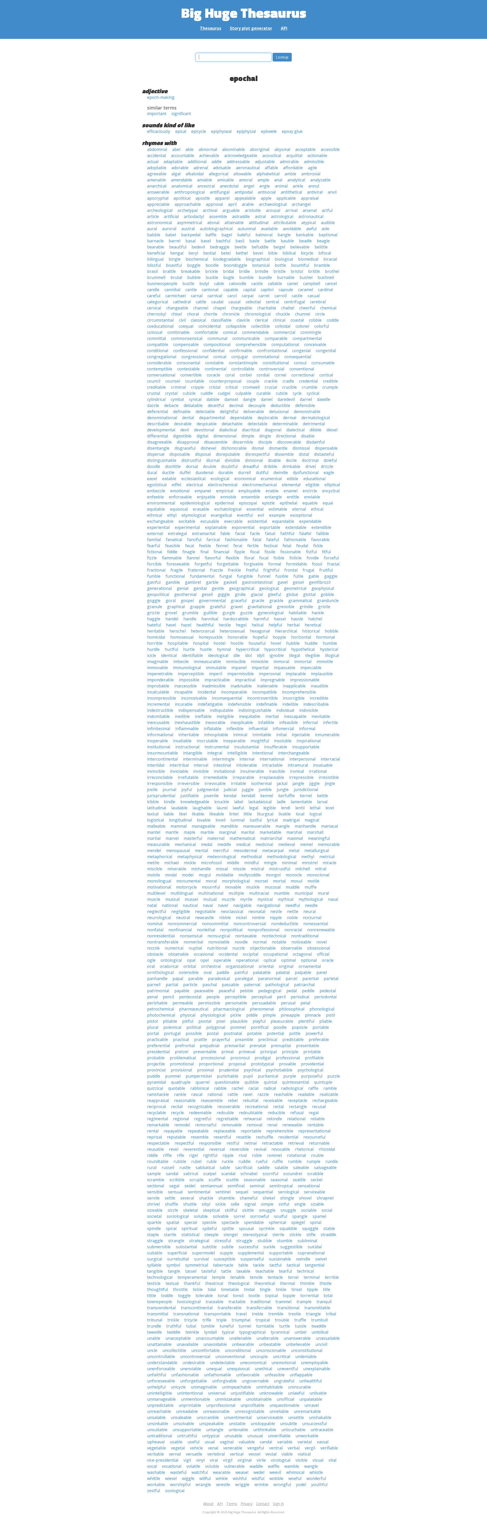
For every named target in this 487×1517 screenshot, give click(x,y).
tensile (256, 1277)
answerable (158, 192)
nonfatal (155, 930)
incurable (184, 704)
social (327, 1210)
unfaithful (156, 1375)
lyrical (272, 820)
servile (153, 1198)
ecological (220, 478)
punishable (227, 1076)
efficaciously (158, 131)
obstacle (155, 954)
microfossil (211, 862)
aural (152, 228)
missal (222, 869)
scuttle (232, 1179)
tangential (314, 1265)
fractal (333, 564)
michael (171, 862)
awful (311, 228)
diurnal (213, 460)
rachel (237, 1088)
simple (267, 1204)
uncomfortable (205, 1350)
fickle (318, 545)
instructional (187, 747)
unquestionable (284, 1405)
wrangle (203, 1484)
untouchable (293, 1429)
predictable (293, 1039)
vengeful (255, 1448)
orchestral (211, 966)
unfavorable (247, 1375)
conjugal (239, 356)
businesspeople (162, 283)
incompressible (161, 698)
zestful (153, 1490)
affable (271, 167)
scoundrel (292, 1173)
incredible (319, 698)
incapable (183, 692)
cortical (326, 375)
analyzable (320, 180)
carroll (280, 295)
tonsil (238, 1295)
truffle (300, 1320)
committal (156, 338)
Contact (262, 1503)
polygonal (215, 1027)
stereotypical (255, 1234)
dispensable (326, 448)
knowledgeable (194, 801)
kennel (266, 795)
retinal (250, 1143)
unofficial (285, 1399)
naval (208, 905)
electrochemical (222, 484)
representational (314, 1131)
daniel (266, 399)
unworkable (306, 1436)
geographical (241, 588)
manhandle (305, 826)
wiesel (171, 1478)
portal (153, 1033)
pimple (269, 1015)
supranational (311, 1253)
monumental (188, 881)
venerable (232, 1448)
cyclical (313, 393)
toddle (167, 1295)
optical (270, 960)
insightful (260, 741)
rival (243, 1155)
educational (314, 478)
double (209, 466)
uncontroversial (195, 1356)
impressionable (304, 680)
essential (255, 509)
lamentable (301, 801)
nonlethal (206, 930)
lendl (285, 808)
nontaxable (246, 936)
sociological (178, 1216)
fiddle (172, 552)
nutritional (217, 948)
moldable (224, 875)
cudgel (224, 393)
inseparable (234, 741)
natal (152, 905)
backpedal (190, 235)
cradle (288, 381)
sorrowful (259, 1216)
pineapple (290, 1015)
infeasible (288, 722)
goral (171, 600)
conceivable (315, 344)
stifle (311, 1234)
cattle (201, 302)
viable (287, 1454)
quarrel (203, 1082)
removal (254, 1125)
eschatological (227, 509)
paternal (252, 984)
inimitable (261, 734)
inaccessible (185, 686)
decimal (236, 405)
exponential (243, 527)
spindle (154, 1228)
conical (219, 356)
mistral (257, 869)
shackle (206, 1198)
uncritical (281, 1356)
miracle (329, 862)
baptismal (328, 235)
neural (309, 911)
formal (274, 564)
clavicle (243, 320)
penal (152, 997)
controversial (271, 369)
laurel (222, 808)
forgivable (253, 564)
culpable (243, 393)
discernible (243, 442)
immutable (216, 667)
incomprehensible (299, 692)
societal (154, 1216)
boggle (193, 265)
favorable (320, 539)
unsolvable (183, 1423)
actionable (317, 155)
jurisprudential (161, 795)
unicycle (178, 1387)
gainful (154, 582)
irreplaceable (271, 777)
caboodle (237, 283)
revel (173, 1149)
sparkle (154, 1222)
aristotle (253, 210)
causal (234, 302)
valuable (247, 1442)
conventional (301, 369)
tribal (331, 1314)
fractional (156, 570)
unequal (214, 1368)
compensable (186, 344)
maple (189, 832)
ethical (317, 509)
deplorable (267, 417)
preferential (158, 1045)
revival (260, 1149)
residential (288, 1137)
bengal (176, 253)
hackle (318, 612)
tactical (293, 1265)
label (238, 801)
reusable (155, 1149)
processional (213, 1058)
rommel (274, 1155)
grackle (276, 600)
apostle (203, 198)
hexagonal (260, 631)
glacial (257, 594)
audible (328, 222)
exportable (269, 527)
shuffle (171, 1204)
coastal (297, 320)
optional (309, 960)
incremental (158, 704)
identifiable (192, 655)
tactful (275, 1265)
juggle (248, 789)
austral (188, 228)
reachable (283, 1094)
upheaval (156, 1442)
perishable (157, 1003)
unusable (233, 1436)
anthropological (189, 192)
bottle (280, 265)
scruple (196, 1179)
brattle (169, 271)
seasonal (279, 1179)
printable (312, 1051)
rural (151, 1167)
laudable (179, 808)
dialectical (295, 430)
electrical (194, 484)
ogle (151, 960)
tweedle (154, 1332)
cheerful (307, 308)
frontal (291, 570)
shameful (248, 1198)
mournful (211, 887)
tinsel (296, 1289)
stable (329, 1228)
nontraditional (305, 936)
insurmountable (162, 753)
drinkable (291, 466)
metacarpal (273, 850)
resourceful (314, 1137)
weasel (241, 1472)
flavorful (213, 558)
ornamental (310, 966)
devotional (204, 430)
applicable (286, 198)
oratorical (169, 966)
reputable (176, 1137)
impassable (284, 667)
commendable (255, 332)
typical (228, 1332)
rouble (317, 1155)
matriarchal (271, 838)
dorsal (192, 466)
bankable (305, 235)
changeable (177, 308)
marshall (315, 832)
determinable (285, 423)
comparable (276, 338)
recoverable (228, 1106)
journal (169, 789)
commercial (284, 332)
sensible (155, 1192)
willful (205, 1478)
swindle (303, 1259)
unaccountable (210, 1338)
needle (311, 905)
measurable (158, 844)
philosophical (291, 1009)
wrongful (282, 1484)
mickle (190, 862)
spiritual (189, 1228)
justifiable (189, 795)
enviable (312, 497)
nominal (155, 923)
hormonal (325, 637)
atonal (213, 222)
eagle (329, 472)
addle (217, 161)
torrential (309, 1295)
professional (288, 1058)
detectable (257, 423)
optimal (288, 960)
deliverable (253, 411)
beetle (241, 247)
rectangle (298, 1106)
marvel (172, 838)
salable (281, 1167)
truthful (173, 1326)
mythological (311, 899)
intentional (262, 753)
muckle (253, 887)
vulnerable (234, 1466)
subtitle (209, 1247)
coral (230, 375)
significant (181, 113)
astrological (282, 216)
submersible (159, 1247)
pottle (295, 1033)
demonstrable (307, 411)
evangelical (221, 515)
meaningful (319, 838)
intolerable (246, 765)
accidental (156, 155)
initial (281, 734)
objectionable (263, 948)
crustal (153, 393)
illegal (294, 655)
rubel (196, 1161)
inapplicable (294, 686)
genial (182, 588)
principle (290, 1051)
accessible (330, 149)
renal (272, 1125)
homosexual (182, 637)
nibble (225, 917)
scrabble (315, 1173)
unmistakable (228, 1399)
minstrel (310, 862)
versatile (194, 1454)
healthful (205, 625)
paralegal (244, 978)
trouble (282, 1320)
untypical (210, 1436)
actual (153, 161)
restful (233, 1143)
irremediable (215, 777)
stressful (222, 1240)
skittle (248, 1210)
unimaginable (204, 1387)
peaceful (227, 990)
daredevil (286, 399)
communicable (246, 338)
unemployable (314, 1362)
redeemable (200, 1112)
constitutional (276, 363)
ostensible (189, 972)
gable (313, 576)
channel (200, 308)
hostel (219, 643)
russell (168, 1167)
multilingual (181, 893)
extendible (321, 527)
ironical (297, 771)
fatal (257, 539)
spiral (171, 1228)
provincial (156, 1070)
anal (278, 180)
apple (266, 198)
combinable (178, 332)
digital (202, 436)
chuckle (283, 314)
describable (158, 423)
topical (271, 1295)
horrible (155, 643)
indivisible (308, 710)
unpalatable (310, 1399)
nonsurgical (218, 936)
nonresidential (161, 936)
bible (272, 253)
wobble (276, 1478)
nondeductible (284, 923)
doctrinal (310, 460)
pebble (246, 990)
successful (248, 1247)
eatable (169, 478)
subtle (228, 1247)
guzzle (246, 612)
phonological (321, 1009)
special (190, 1222)
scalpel (209, 1173)
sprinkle (266, 1228)
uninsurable (299, 1387)
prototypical (262, 1064)
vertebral (216, 1454)
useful (193, 1442)
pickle (235, 1015)
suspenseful (252, 1259)
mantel (153, 832)
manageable (203, 826)
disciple (265, 442)
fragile (176, 570)
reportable (251, 1131)
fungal (225, 576)
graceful (239, 600)
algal (176, 174)
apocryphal (157, 198)
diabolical (228, 430)
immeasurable (207, 661)
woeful (294, 1478)
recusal (319, 1106)
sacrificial (243, 1167)
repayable (173, 1131)
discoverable (289, 442)
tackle (258, 1265)
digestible (182, 436)
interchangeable (293, 753)
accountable (182, 155)
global (292, 594)
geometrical (295, 588)
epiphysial (246, 131)
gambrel (193, 582)
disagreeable (159, 442)
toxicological (189, 1301)
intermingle (223, 759)
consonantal (188, 363)
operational (247, 960)
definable (181, 411)
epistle (268, 503)
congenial (301, 350)
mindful (251, 862)
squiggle (310, 1228)
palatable (262, 972)
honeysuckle (210, 637)
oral (151, 966)
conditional (157, 350)
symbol (173, 1265)
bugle (228, 277)
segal (174, 1186)
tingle (265, 1289)
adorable (179, 167)
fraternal (196, 570)
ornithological (160, 972)
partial (172, 984)
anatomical (181, 186)
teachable (264, 1271)
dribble (270, 466)
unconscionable (271, 1350)
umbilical (319, 1332)
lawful (238, 808)
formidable (296, 564)
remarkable (158, 1125)
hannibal (209, 619)
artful (327, 210)
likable (198, 814)
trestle (294, 1314)
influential (258, 728)
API (284, 28)
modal (171, 875)
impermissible (240, 673)
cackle (257, 283)
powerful (314, 1033)
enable (272, 491)
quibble (252, 1082)
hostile (237, 643)
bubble (194, 277)
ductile (168, 472)
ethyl (172, 515)
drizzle (327, 466)
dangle (249, 399)
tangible (155, 1271)
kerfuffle (286, 795)
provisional (181, 1070)
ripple (228, 1155)
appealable (245, 198)
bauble (287, 241)
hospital (200, 643)
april (232, 204)
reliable (317, 1118)
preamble (244, 1039)
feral (237, 545)
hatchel (315, 619)
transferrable (259, 1307)
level (329, 808)
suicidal (315, 1247)
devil (184, 430)
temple (218, 1277)
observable (291, 948)
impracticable (217, 680)
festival (270, 545)
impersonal (270, 673)
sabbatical (205, 1167)
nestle (276, 911)
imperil (215, 673)
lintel (233, 814)
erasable (201, 509)
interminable (195, 759)
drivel (310, 466)
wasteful (178, 1472)
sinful (284, 1204)
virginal (244, 1460)
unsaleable (181, 1417)
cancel (331, 283)
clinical (279, 320)
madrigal (291, 820)
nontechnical (274, 936)
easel (152, 478)
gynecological (271, 612)
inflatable (212, 728)
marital (247, 832)
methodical (251, 856)
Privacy (246, 1503)
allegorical (218, 174)
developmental (161, 430)
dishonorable (234, 448)
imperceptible (191, 673)
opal (191, 960)
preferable (319, 1039)
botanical (261, 265)
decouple (257, 405)
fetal (287, 545)
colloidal (282, 326)
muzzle (228, 899)
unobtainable (259, 1399)
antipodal (244, 192)
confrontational (272, 350)
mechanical (185, 844)
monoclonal (318, 875)
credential (308, 381)
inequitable (249, 716)
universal (216, 1393)
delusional (279, 411)
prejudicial (209, 1045)
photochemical (161, 1015)
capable (230, 289)
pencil (168, 997)
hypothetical (303, 649)
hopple (279, 637)
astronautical (310, 216)
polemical (172, 1027)
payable (181, 990)
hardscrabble (235, 619)
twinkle (192, 1332)
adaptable (173, 161)
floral (249, 558)
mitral (320, 869)
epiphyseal (221, 131)
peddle (308, 990)
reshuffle (264, 1137)
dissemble (284, 454)
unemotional (283, 1362)
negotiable (205, 911)
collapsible (236, 326)
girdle (240, 594)
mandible (229, 826)
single (300, 1204)
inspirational (309, 741)
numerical (174, 948)
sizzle (173, 1210)
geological (269, 588)
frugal (308, 570)
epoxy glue (292, 131)
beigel (279, 247)
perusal (288, 1003)
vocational (171, 1466)
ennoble (228, 497)
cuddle (207, 393)
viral (214, 1460)
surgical (154, 1259)
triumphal (241, 1320)
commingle (310, 332)
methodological (281, 856)
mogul (205, 875)
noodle (241, 942)
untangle (214, 1429)
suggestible (291, 1247)
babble (153, 235)
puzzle (333, 1076)
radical (270, 1088)
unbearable (243, 1344)
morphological (236, 881)
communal (217, 338)
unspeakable (211, 1423)
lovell (220, 820)
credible (330, 381)
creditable (156, 387)
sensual (175, 1192)
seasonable (255, 1179)
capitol (267, 289)
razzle (263, 1094)
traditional (260, 1301)
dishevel (208, 448)
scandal (228, 1173)
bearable (155, 247)
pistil (330, 1015)
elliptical (332, 484)
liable (169, 814)
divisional (254, 460)
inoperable (157, 741)
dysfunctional (306, 472)
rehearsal (252, 1118)
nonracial (293, 930)
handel (171, 619)
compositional (217, 344)
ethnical (154, 515)
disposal (203, 454)
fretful (252, 570)
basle (254, 241)
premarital (234, 1045)
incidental (207, 692)
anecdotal (229, 186)
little (248, 814)
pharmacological (229, 1009)
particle (190, 984)
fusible (281, 576)
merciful (221, 850)
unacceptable (178, 1338)
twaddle (318, 1326)
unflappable (301, 1375)
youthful (319, 1484)
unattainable (159, 1344)
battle (270, 241)
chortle (210, 314)
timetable (230, 1289)
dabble (212, 399)
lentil (300, 808)
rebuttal (250, 1100)
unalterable (267, 1338)
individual (285, 710)
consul (300, 363)
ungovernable (255, 1381)
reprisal (154, 1137)
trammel (283, 1301)
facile (255, 533)
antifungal (220, 192)
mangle (282, 826)
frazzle (216, 570)
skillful (231, 1210)
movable (233, 887)
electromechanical (259, 484)
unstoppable (263, 1423)
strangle (176, 1240)
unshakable (320, 1417)
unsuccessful (314, 1423)
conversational (161, 375)
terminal (312, 1277)
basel (206, 241)
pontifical (259, 1027)
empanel (203, 491)
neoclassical (232, 911)
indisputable (221, 710)
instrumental (216, 747)
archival (210, 210)
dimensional (224, 436)
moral (211, 881)
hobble (331, 631)
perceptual (261, 997)
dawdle (323, 399)
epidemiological (195, 503)
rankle (180, 1094)
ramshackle (158, 1094)
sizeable (155, 1210)
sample (154, 1173)
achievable (209, 155)
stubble (264, 1240)
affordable (293, 167)
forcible (154, 564)
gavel (282, 582)
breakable (190, 271)
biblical (289, 253)
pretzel (181, 1051)
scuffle (214, 1179)
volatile (193, 1466)
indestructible (160, 710)
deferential (157, 411)
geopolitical (158, 594)
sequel (242, 1192)
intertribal (179, 765)
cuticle (282, 393)
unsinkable (157, 1423)
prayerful (221, 1039)
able (189, 149)
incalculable (158, 692)
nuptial (195, 948)
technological (159, 1277)
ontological (171, 960)
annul (313, 186)
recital (177, 1106)
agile (312, 167)
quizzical (155, 1088)
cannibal (172, 289)
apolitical (181, 198)
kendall (248, 795)
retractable (272, 1143)
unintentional (190, 1393)
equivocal (179, 509)
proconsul (240, 1058)
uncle (152, 1350)
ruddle (244, 1161)
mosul (296, 881)
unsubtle (288, 1423)
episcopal (248, 503)
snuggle (288, 1210)
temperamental (192, 1277)
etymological (194, 515)
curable (263, 393)
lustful (256, 820)
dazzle (153, 405)
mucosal (273, 887)
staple (153, 1234)
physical (187, 1015)
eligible (312, 484)
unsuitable (157, 1429)
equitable (156, 509)
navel (223, 905)
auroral (169, 228)
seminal (257, 1186)
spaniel (319, 1216)
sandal (172, 1173)
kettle (322, 795)
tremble (275, 1314)
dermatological (315, 417)
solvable (221, 1216)
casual (314, 295)
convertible (191, 375)
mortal (279, 881)
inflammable (187, 728)
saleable (301, 1167)
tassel (190, 1271)
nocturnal (312, 917)
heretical (313, 625)
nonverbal (193, 942)
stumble (284, 1240)
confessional (185, 350)
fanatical (174, 539)
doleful (330, 460)
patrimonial (158, 990)
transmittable (317, 1307)
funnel (264, 576)
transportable (217, 1314)
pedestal (328, 990)
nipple (276, 917)
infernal (310, 722)
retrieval (296, 1143)
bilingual (155, 259)
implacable (296, 673)
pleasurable (282, 1021)
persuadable (264, 1003)
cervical (154, 308)
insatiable (182, 741)
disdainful (315, 442)
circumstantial (160, 320)
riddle (152, 1155)
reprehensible (279, 1131)
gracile (258, 600)
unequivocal (238, 1368)
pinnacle (313, 1015)
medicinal (264, 844)
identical (169, 655)
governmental (212, 600)
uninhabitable (269, 1387)
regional (181, 1118)
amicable (225, 180)
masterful (193, 838)
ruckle (227, 1161)
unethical (263, 1368)
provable (287, 1064)
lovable (204, 820)
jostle (152, 789)
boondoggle (235, 265)
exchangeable (160, 521)
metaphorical (159, 856)
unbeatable (270, 1344)
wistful (258, 1478)
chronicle (231, 314)
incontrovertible (262, 698)
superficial (177, 1253)
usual (209, 1442)
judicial (230, 789)
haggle (153, 619)
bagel (226, 235)
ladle (281, 801)
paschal (209, 984)
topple (289, 1295)
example (277, 515)
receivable (273, 1100)
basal (190, 241)
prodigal (263, 1058)
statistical (190, 1234)
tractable (237, 1301)
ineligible (225, 716)
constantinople (243, 363)
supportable (281, 1253)
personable (236, 1003)
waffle (273, 1466)
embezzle (156, 491)
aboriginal (259, 149)
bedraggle (220, 247)
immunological (187, 667)
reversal (217, 1149)
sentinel (223, 1192)
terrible (332, 1277)
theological (238, 1283)
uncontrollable (161, 1356)
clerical (261, 320)
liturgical (265, 814)
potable (254, 1033)
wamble (291, 1466)
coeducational (160, 326)
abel (176, 149)
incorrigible (294, 698)
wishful (240, 1478)
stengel (230, 1234)
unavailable (187, 1344)
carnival (214, 295)
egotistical (157, 484)
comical (230, 332)
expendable (310, 521)
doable (274, 460)
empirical (224, 491)
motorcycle (186, 887)
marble (207, 832)
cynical (195, 399)
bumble (246, 277)
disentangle (158, 448)
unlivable (318, 1393)
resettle (243, 1137)
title (326, 1289)
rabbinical (199, 1088)
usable (176, 1442)
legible (269, 808)
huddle (311, 643)
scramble (155, 1179)
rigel (193, 1155)
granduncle (328, 600)
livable (285, 814)
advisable (222, 167)
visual (317, 1460)
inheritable (188, 734)
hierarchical (286, 631)
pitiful (187, 1021)
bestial (209, 253)
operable (222, 960)
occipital (250, 954)
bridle (244, 271)
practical (181, 1039)
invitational (224, 771)
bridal (228, 271)
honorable (238, 637)
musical (172, 899)
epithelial (288, 503)
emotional (179, 491)
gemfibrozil (320, 582)
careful (153, 295)
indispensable (191, 710)
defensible (305, 405)
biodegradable (227, 259)
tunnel (245, 1326)
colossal (154, 332)
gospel (187, 600)
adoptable (156, 167)
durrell (244, 472)
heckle (225, 625)
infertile (330, 722)
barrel (174, 241)
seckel (316, 1179)
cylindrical (156, 399)
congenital (326, 350)
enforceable (180, 497)
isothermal (261, 783)
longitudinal (180, 820)
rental (153, 1131)
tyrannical (280, 1332)
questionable (227, 1082)
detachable (232, 423)
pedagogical (269, 990)
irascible (277, 771)
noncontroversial (249, 923)
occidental (228, 954)
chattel (287, 308)
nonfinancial (180, 930)
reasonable (185, 1100)
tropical (262, 1320)
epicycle (198, 131)
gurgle (228, 612)
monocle (294, 875)
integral (214, 753)
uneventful (287, 1368)
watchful (200, 1472)
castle (297, 295)
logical (315, 814)
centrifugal (294, 302)
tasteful (208, 1271)
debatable (193, 405)
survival (201, 1259)
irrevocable (215, 783)
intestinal (222, 765)
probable (156, 1058)
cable (219, 283)
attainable (234, 222)
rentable (315, 1125)
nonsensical (191, 936)
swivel (321, 1259)
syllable (154, 1265)
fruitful (326, 570)
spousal (246, 1228)
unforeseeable (161, 1381)
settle (170, 1198)
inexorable (215, 722)
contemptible (159, 369)
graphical (176, 606)
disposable (179, 454)
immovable (157, 667)
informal (307, 728)
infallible (266, 722)
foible (278, 558)
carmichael (175, 295)
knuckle (221, 801)
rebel (233, 1100)
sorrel (239, 1216)
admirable (289, 161)
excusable (209, 521)
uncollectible (174, 1350)
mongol (273, 875)
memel (306, 844)
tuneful (227, 1326)
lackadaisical (260, 801)
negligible (180, 911)
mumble (281, 893)
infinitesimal (158, 728)
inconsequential (227, 698)
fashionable (236, 539)
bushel (306, 277)
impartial (260, 667)
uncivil (321, 1344)
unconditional (238, 1350)
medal (206, 844)
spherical (277, 1222)
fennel (222, 545)
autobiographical (216, 228)
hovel (276, 643)
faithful (287, 533)
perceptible (235, 997)
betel (226, 253)
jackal (282, 783)
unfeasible (275, 1375)
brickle (211, 271)
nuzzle (238, 948)
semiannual (211, 1186)
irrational (318, 771)
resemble (199, 1137)
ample (263, 180)
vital (332, 1460)
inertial (272, 716)
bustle (188, 283)
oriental (266, 966)
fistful (311, 552)
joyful (186, 789)
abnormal (208, 149)
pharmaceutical (193, 1009)
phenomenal (262, 1009)
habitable (298, 612)
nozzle (153, 948)
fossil (317, 564)
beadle (305, 241)
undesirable (193, 1362)
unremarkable (307, 1411)
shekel (269, 1198)
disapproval (188, 442)
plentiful (306, 1021)
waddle (256, 1466)
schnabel (248, 1173)
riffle (167, 1155)
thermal (287, 1283)
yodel (301, 1484)
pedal (291, 990)
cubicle (189, 393)
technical (305, 1271)
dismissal (301, 448)
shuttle (190, 1204)
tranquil (324, 1301)
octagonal (302, 954)
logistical (155, 820)
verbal (294, 1448)
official (323, 954)
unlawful (296, 1393)
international (271, 759)
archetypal (188, 210)
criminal (178, 387)
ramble (330, 1088)
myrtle (246, 899)
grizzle (153, 612)
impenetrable (160, 673)
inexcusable (158, 722)
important (156, 113)
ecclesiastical (193, 478)
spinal (315, 1222)
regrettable (227, 1118)
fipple (239, 552)
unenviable (190, 1368)
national (170, 905)
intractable (272, 765)
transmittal (157, 1314)
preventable (204, 1051)
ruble (211, 1161)
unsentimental (238, 1417)
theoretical (264, 1283)
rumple (313, 1161)
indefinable (266, 704)
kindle (169, 801)
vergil (310, 1448)
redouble (225, 1112)
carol (232, 295)
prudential (229, 1070)
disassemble (216, 442)
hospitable (178, 643)
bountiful (300, 265)
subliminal (307, 1240)
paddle (223, 972)
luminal (238, 820)
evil (261, 515)
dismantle (278, 448)
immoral (281, 661)
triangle (313, 1314)
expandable (283, 521)
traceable (214, 1301)
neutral (183, 917)
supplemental (251, 1253)
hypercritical (247, 649)
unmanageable (161, 1399)
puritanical (268, 1076)
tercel (293, 1277)
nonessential (315, 923)
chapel (219, 308)
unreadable (187, 1411)
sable (225, 1167)
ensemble (250, 497)
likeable (216, 814)
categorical (157, 302)
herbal (293, 625)
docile (291, 460)
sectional (155, 1186)
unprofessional (220, 1405)
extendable (295, 527)
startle (170, 1234)
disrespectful (257, 454)
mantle (172, 832)
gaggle (330, 576)
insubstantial (246, 747)
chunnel (302, 314)
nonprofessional (263, 930)
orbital (189, 966)
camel (292, 283)
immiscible (236, 661)
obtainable (178, 954)
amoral (245, 180)
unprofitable (252, 1405)
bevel (258, 253)
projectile (156, 1064)
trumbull (319, 1320)
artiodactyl (194, 216)
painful (241, 972)
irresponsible (159, 783)
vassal (322, 1442)
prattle (200, 1039)
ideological (218, 655)
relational (296, 1118)
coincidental (209, 326)
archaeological (273, 204)
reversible (239, 1149)
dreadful (251, 466)
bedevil (198, 247)
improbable (158, 686)
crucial (271, 387)
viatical (304, 1454)
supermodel (203, 1253)
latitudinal (156, 808)
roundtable (157, 1161)
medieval (286, 844)
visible (301, 1460)
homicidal (156, 637)
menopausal (178, 850)
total (328, 1295)
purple (289, 1076)
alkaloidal (195, 174)
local (300, 814)
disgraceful (185, 448)
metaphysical (189, 856)
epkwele (269, 131)
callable (275, 283)
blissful (154, 265)
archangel (301, 204)
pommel (238, 1027)
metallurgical (316, 850)
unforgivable (224, 1381)
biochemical (197, 259)
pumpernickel (199, 1076)
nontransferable (163, 942)
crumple (330, 387)
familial (154, 539)
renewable (292, 1125)
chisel (176, 314)
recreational (256, 1106)
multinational (210, 893)
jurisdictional (306, 789)
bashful (223, 241)
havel (171, 625)
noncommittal (215, 923)
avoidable (292, 228)
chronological (258, 314)
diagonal (273, 430)
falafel (305, 533)
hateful (154, 625)
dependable (241, 417)
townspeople (159, 1301)
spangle (299, 1216)
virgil (227, 1460)
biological (284, 259)
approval (214, 204)
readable (306, 1094)
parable (195, 978)
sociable (309, 1210)
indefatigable (210, 704)
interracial (330, 759)
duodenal (204, 472)
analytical (296, 180)
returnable (319, 1143)
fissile (270, 552)
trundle (154, 1326)
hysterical (329, 649)
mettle (153, 862)
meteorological (221, 856)
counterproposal (225, 381)
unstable (237, 1423)
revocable (280, 1149)
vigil (187, 1460)
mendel (154, 850)
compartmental (307, 338)
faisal (270, 533)
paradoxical (219, 978)
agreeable (156, 174)
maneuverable (256, 826)
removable (231, 1125)
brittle (314, 271)
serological (288, 1192)
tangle (174, 1271)
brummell (156, 277)
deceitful (216, 405)
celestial (253, 302)
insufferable (275, 747)
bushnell (326, 277)
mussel (191, 899)
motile (313, 881)
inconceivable (194, 698)
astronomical (159, 222)
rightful (210, 1155)
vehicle (196, 1448)
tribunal (154, 1320)
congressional (194, 356)
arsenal (310, 210)
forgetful (203, 564)
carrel (263, 295)
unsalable (156, 1417)
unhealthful (310, 1381)
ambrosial (310, 174)
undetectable (222, 1362)
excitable (187, 521)
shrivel (153, 1204)
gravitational (260, 606)
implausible (322, 673)
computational (285, 344)
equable (310, 503)
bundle (265, 277)
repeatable (198, 1131)
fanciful (194, 539)
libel (183, 814)
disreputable (228, 454)
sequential (263, 1192)
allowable (242, 174)
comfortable (206, 332)
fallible (322, 533)
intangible (192, 753)
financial (221, 552)
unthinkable (264, 1429)
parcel (291, 978)
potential (275, 1033)
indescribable (316, 704)
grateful (217, 606)
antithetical (291, 192)
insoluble (282, 741)
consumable (323, 363)
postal (213, 1033)
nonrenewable (321, 930)
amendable (181, 180)
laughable (202, 808)
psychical (252, 1070)
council (153, 381)
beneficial (156, 253)
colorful (321, 326)
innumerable (327, 734)
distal (304, 454)
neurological (159, 917)
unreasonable (216, 1411)
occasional (204, 954)
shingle (287, 1198)
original (286, 966)
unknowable (271, 1393)
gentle (218, 588)
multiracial (259, 893)
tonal (223, 1295)
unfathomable (217, 1375)
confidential (213, 350)
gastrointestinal (257, 582)
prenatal (258, 1045)
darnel (306, 399)
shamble (226, 1198)
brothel (332, 271)
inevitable (320, 716)
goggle (154, 600)
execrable (233, 521)
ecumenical (271, 478)
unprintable (190, 1405)
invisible (201, 771)
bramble (322, 265)
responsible (210, 1143)
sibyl (206, 1204)
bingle (175, 259)
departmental (212, 417)
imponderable (160, 680)
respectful (184, 1143)
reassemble (212, 1100)
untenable (238, 1429)
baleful (243, 235)
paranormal (269, 978)
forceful (331, 558)
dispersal (155, 454)
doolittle (173, 466)
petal (305, 1003)
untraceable (321, 1429)
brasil (152, 271)
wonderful (316, 1478)
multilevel (156, 893)
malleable (156, 826)
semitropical (281, 1186)
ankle (298, 186)
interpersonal (302, 759)
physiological (212, 1015)
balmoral (263, 235)
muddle (293, 887)
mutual (210, 899)
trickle (173, 1320)
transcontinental (197, 1307)
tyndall (210, 1332)
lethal (315, 808)
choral (193, 314)
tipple (312, 1289)
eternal (299, 509)
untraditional (159, 1436)
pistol (152, 1021)
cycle (297, 393)
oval (208, 972)
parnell (154, 984)
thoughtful (157, 1289)
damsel (231, 399)
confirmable (241, 350)
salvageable (325, 1167)
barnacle (155, 241)
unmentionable (195, 1399)
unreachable (159, 1411)
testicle (154, 1283)
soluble (201, 1216)
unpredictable (160, 1405)
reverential (193, 1149)
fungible (245, 576)
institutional (158, 747)
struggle (244, 1240)
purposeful (311, 1076)
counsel (172, 381)
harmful (261, 619)
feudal (302, 545)
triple (221, 1320)
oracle (328, 960)
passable (230, 984)
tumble (208, 1326)
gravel (236, 606)
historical (311, 631)
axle (325, 228)
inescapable (295, 716)
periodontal (325, 997)
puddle (153, 1076)
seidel (189, 1186)
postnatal (233, 1033)
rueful (261, 1161)
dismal (258, 448)
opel (204, 960)
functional (175, 576)
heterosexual (232, 631)
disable (308, 436)
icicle (151, 655)
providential (312, 1064)
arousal (273, 210)
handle (189, 619)
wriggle (242, 1484)
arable (248, 204)
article (153, 216)
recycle (177, 1112)
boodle (212, 265)
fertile (253, 545)
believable (299, 247)
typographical (252, 1332)
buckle (212, 277)
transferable (229, 1307)
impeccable (310, 667)
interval (201, 765)
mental (201, 850)
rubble (179, 1161)
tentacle (275, 1277)
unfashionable (185, 1375)
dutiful (262, 472)
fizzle (152, 558)
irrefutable (188, 777)
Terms (231, 1503)
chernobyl (156, 314)
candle (153, 289)
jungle (283, 789)
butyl (204, 283)
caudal (217, 302)
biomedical (308, 259)
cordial (263, 375)
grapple (197, 606)
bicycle (307, 253)
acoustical (271, 155)
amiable (204, 180)
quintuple (323, 1082)
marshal (294, 832)
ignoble (276, 655)
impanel (239, 667)
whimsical (295, 1472)
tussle (300, 1326)
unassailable (328, 1338)
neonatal (256, 911)
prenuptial (281, 1045)
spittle (228, 1228)
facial (240, 533)
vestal (270, 1454)
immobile (259, 661)
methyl (307, 856)
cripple (197, 387)
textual (172, 1283)
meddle (224, 844)
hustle (206, 649)
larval (322, 801)
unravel (311, 1405)
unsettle (296, 1417)
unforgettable (193, 1381)
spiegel (298, 1222)
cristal (214, 387)
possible (194, 1033)
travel (241, 1314)
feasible (172, 545)
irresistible (329, 777)
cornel (280, 375)
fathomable (295, 539)
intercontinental (162, 759)
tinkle (281, 1289)
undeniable (306, 1356)
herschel (177, 631)
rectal (278, 1106)
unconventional (230, 1356)
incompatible (264, 692)
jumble (265, 789)
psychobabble (279, 1070)
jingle (330, 783)
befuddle (260, 247)
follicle (295, 558)
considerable (159, 363)
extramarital (203, 533)
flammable (172, 558)
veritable (155, 1454)
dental (188, 417)
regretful (202, 1118)
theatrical (214, 1283)
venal (213, 1448)
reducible (276, 1112)
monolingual (159, 881)
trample (304, 1301)
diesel (331, 430)
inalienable (267, 686)
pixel (220, 1021)
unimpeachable (236, 1387)
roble (257, 1155)
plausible (239, 1021)
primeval (247, 1051)
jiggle (314, 783)
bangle (284, 235)
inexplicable (242, 722)
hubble (293, 643)
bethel (242, 253)
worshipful (180, 1484)
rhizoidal (327, 1149)
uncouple (259, 1356)
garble (212, 582)
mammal (178, 826)
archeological (159, 210)
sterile (278, 1234)
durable (225, 472)
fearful (153, 545)
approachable (188, 204)
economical (245, 478)
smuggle (267, 1210)
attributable (284, 222)
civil (182, 320)
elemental (291, 484)
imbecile (181, 661)
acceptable (305, 149)
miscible (154, 869)
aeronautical (248, 167)
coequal (186, 326)
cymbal (177, 399)
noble (292, 917)
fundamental (202, 576)
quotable (176, 1088)
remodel (182, 1125)
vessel (254, 1454)
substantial (186, 1247)
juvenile (211, 795)
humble (330, 643)
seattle (299, 1179)
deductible (280, 405)
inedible (182, 716)
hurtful (171, 649)
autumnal (247, 228)
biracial (330, 259)
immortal (302, 661)
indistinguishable (254, 710)
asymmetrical (189, 222)
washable (156, 1472)
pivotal (204, 1021)
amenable (156, 180)
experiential (158, 527)
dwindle (280, 472)
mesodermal (245, 850)
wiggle (188, 1478)
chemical (328, 308)
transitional (288, 1307)
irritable (238, 783)
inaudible (319, 686)
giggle (224, 594)
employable (249, 491)
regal (314, 1112)
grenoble (285, 606)
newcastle (204, 917)
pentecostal (190, 997)
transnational (186, 1314)
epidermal (224, 503)
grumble (190, 612)
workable (156, 1484)
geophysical (322, 588)
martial (154, 838)
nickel (241, 917)
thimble (307, 1283)
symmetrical (196, 1265)
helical (258, 625)
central (272, 302)
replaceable (225, 1131)
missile (239, 869)
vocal (152, 1466)
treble (257, 1314)
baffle (210, 235)
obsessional (318, 948)
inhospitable (216, 734)
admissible (314, 161)
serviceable (314, 1192)
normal (260, 942)
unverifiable (279, 1436)
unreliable (279, 1411)
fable (225, 533)
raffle (313, 1088)
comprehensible (251, 344)
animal (281, 186)
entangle (273, 497)
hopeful (260, 637)
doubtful (229, 466)
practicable (157, 1039)
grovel (171, 612)
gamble (173, 582)
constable (214, 363)
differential (157, 436)
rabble (220, 1088)
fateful (272, 539)
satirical (190, 1173)
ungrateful (284, 1381)
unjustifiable (242, 1393)
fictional (154, 552)
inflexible (235, 728)
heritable (155, 631)
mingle (270, 862)
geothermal (185, 594)
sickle (220, 1204)
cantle (191, 289)
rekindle (274, 1118)
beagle (323, 241)
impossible (189, 680)
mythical (285, 899)
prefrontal (185, 1045)
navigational (268, 905)
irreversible (188, 783)
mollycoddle (249, 875)
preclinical (267, 1039)
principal (268, 1051)
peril (281, 997)
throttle (180, 1289)
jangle (298, 783)
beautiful (177, 247)
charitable (266, 308)
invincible (156, 771)
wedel (258, 1472)
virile (261, 1460)
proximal (205, 1070)
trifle (206, 1320)
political (193, 1027)
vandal (266, 1442)
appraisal (310, 198)
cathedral (182, 302)
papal (177, 978)
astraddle (241, 216)
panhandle (157, 978)
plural (152, 1027)
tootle (254, 1295)
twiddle (173, 1332)
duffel (185, 472)
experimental (187, 527)
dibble (315, 430)
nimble (258, 917)
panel (321, 972)
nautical (190, 905)
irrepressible (301, 777)
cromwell (251, 387)
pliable (325, 1021)
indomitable (158, 716)
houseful (257, 643)
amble (290, 174)
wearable (221, 1472)
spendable (254, 1222)
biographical (258, 259)
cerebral (318, 302)
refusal (297, 1112)
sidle (235, 1204)
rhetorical (304, 1149)
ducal (152, 472)
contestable (188, 369)
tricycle (190, 1320)
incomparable (234, 692)
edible (292, 478)
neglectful (156, 911)
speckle (209, 1222)
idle (236, 655)
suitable (154, 1253)
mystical (265, 899)
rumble (295, 1161)
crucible (289, 387)
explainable (216, 527)
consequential (297, 356)
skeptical (211, 1210)
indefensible (239, 704)
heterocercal (203, 631)
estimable (278, 509)
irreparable (243, 777)
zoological (174, 1490)
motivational (159, 887)
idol (248, 655)
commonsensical (186, 338)
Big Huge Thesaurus (243, 12)
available (269, 228)
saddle (263, 1167)
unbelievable (298, 1344)
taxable (243, 1271)
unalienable (240, 1338)
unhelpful (156, 1387)
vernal (175, 1454)
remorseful (205, 1125)
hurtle (189, 649)
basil (239, 241)
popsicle (299, 1027)
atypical (308, 222)
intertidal (155, 765)
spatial (172, 1222)
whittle (153, 1478)
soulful (280, 1216)
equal (328, 503)
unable (153, 1338)
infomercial (283, 728)
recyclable (156, 1112)
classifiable (221, 320)
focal (263, 558)
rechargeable (325, 1100)
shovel (305, 1198)
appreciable (158, 204)
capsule (286, 289)
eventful (245, 515)
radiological (292, 1088)
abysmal (282, 149)
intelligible (237, 753)
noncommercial (182, 923)
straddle (328, 1234)
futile (298, 576)
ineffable (203, 716)
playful (259, 1021)
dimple (247, 436)
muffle (311, 887)
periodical (300, 997)
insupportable (305, 747)
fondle (313, 558)
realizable (329, 1094)
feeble (205, 545)
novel (321, 942)
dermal (289, 417)
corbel (246, 375)
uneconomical (253, 1362)
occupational (275, 954)
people (213, 997)
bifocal (324, 253)
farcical (213, 539)
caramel (305, 289)
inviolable (179, 771)
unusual (255, 1436)
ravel (247, 1094)
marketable (270, 832)
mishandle (201, 869)
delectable (205, 411)
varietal (305, 1442)
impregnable (272, 680)
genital (200, 588)
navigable (242, 905)
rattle (233, 1094)
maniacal (329, 826)
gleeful (274, 594)
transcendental (161, 1307)
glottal (309, 594)
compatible (157, 344)
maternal (215, 838)
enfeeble (155, 497)
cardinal (325, 289)
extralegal (177, 533)
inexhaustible (187, 722)
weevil (275, 1472)
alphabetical (268, 174)
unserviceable (270, 1417)
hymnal (224, 649)
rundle (331, 1161)
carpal (247, 295)
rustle (184, 1167)
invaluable (323, 765)
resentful (222, 1137)
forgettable (228, 564)
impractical (245, 680)
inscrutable (207, 741)
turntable (265, 1326)
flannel (193, 558)
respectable (158, 1143)
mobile (153, 875)
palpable (303, 972)
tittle (151, 1295)
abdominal (157, 149)
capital (249, 289)
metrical (327, 856)
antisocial (267, 192)
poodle (280, 1027)
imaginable (157, 661)
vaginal (227, 1442)
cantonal (210, 289)
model (188, 875)
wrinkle (261, 1484)
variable (284, 1442)
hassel (280, 619)
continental (215, 369)
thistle (326, 1283)
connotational (266, 356)
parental (310, 978)
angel (249, 186)
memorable (329, 844)
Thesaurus (210, 28)
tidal (212, 1289)
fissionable (290, 552)
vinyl (200, 1460)
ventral (276, 1448)
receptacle (297, 1100)
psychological (310, 1070)
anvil (332, 192)
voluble (212, 1466)
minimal (289, 862)
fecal (189, 545)
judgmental (208, 789)
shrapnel (325, 1198)
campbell (311, 283)
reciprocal (156, 1106)
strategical (199, 1240)
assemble (218, 216)
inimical (240, 734)
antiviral (315, 192)
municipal (303, 893)
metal (294, 850)
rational (214, 1094)
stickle (295, 1234)
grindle (306, 606)
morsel (261, 881)
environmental (161, 503)
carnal (196, 295)
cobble (315, 320)
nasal (333, 899)
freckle (234, 570)
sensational (309, 1186)
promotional (182, 1064)
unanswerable (297, 1338)
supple (226, 1253)
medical (243, 844)
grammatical (300, 600)
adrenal (201, 167)
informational (160, 734)
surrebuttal (178, 1259)
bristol (297, 271)
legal (253, 808)
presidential (158, 1051)
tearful (285, 1271)
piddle (252, 1015)
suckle (269, 1247)
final (204, 552)
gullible (210, 612)
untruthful (187, 1436)
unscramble (208, 1417)
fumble (154, 576)
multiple (236, 893)
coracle (213, 375)
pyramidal (156, 1082)
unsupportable (186, 1429)
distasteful (324, 454)
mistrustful (279, 869)
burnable (285, 277)
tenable (237, 1277)
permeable (182, 1003)
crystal (171, 393)
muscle (153, 899)
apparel (222, 198)
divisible (232, 460)
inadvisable (241, 686)
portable (320, 1027)
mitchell (302, 869)
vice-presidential (162, 1460)
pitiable (170, 1021)
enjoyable (206, 497)
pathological (277, 984)
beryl (193, 253)
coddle (333, 320)
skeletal (190, 1210)
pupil (248, 1076)
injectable (301, 734)
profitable (314, 1058)
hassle (297, 619)
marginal (227, 832)
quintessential (295, 1082)
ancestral (206, 186)
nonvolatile (219, 942)
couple (253, 381)
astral (260, 216)
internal (246, 759)
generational (159, 588)
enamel (291, 491)
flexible (232, 558)
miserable (176, 869)
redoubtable (251, 1112)
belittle (321, 247)
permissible (209, 1003)
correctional (302, 375)
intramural (298, 765)
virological (280, 1460)
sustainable (280, 1259)
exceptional (301, 515)
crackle (270, 381)
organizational (240, 966)
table (243, 1265)
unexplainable (316, 1368)
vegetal (178, 1448)
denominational (162, 417)
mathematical (242, 838)
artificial (171, 216)
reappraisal (158, 1100)
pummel (173, 1076)
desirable (183, 423)
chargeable (241, 308)
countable (194, 381)
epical (180, 131)
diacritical (251, 430)
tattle (226, 1271)
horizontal (301, 637)
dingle (265, 436)
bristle (279, 271)
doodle (153, 466)
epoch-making (161, 97)
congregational (161, 356)
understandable (162, 1362)
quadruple (180, 1082)
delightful (229, 411)
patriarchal (304, 984)
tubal (191, 1326)
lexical (153, 814)
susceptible (224, 1259)
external (155, 533)
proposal (237, 1064)
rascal (196, 1094)
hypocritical (275, 649)
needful (292, 905)
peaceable (204, 990)
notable (279, 942)
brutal (176, 277)
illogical (332, 655)
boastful (174, 265)
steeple (211, 1234)
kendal (230, 795)
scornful (270, 1173)
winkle (222, 1478)
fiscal (254, 552)
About (208, 1503)
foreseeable (178, 564)
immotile (325, 661)
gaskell (230, 582)
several (187, 1198)
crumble (309, 387)
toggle (184, 1295)
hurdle (153, 649)
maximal (295, 838)
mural (323, 893)
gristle (324, 606)
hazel (186, 625)
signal (250, 1204)
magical (312, 820)
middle (233, 862)
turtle (284, 1326)
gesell (207, 594)
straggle (155, 1240)
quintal (270, 1082)
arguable (231, 210)
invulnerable (252, 771)
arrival (291, 210)
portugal (172, 1033)
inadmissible (213, 686)
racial (253, 1088)
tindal (249, 1289)
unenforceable (161, 1368)
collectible (260, 326)
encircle (310, 491)
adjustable (265, 161)
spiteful (209, 1228)
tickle (198, 1289)
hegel (241, 625)
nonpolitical (231, 930)
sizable (317, 1204)
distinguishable (161, 460)
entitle (293, 497)
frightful (271, 570)
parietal (331, 978)
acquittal (294, 155)
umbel (300, 1332)
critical (231, 387)
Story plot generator (251, 28)
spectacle (230, 1222)
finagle (188, 552)
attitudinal (258, 222)
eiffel (176, 484)
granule (154, 606)
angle (264, 186)
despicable (207, 423)
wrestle (223, 1484)
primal (227, 1051)
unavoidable (215, 1344)
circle (320, 314)
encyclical (331, 491)
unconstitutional (306, 1350)
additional (197, 161)
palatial (283, 972)
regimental (157, 1118)
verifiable (329, 1448)
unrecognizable (249, 1411)
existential (257, 521)
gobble (327, 594)
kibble (153, 801)
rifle (180, 1155)
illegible (312, 655)
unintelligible (159, 1393)
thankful (192, 1283)
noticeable (301, 942)
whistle (316, 1472)
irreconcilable (160, 777)
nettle (292, 911)
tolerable (204, 1295)
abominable (233, 149)
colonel (302, 326)
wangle (311, 1466)
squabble (288, 1228)
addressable (238, 161)
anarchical (156, 186)
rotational (296, 1155)
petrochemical (160, 1009)
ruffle (277, 1161)
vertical (237, 1454)
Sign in (278, 1503)
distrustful (191, 460)
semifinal (236, 1186)
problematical (183, 1058)
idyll (260, 655)
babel (170, 235)
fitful (326, 552)
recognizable (200, 1106)
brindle (261, 271)
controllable (242, 369)
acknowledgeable (240, 155)
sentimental (199, 1192)
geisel (298, 582)
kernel (306, 795)
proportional (211, 1064)
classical (198, 320)
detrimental (314, 423)
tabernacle (223, 1265)
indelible (290, 704)
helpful (275, 625)
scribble (176, 1179)
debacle (171, 405)
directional (286, 436)
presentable (307, 1045)
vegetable (156, 1448)
